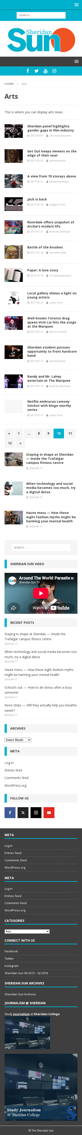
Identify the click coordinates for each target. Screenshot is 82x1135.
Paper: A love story (42, 270)
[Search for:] (41, 15)
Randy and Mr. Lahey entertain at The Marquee (48, 378)
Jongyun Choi (57, 204)
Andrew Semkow (59, 231)
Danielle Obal (57, 252)
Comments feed (16, 778)
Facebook (11, 951)
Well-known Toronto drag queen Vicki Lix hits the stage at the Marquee (51, 322)
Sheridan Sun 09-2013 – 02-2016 (26, 973)
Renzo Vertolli (58, 331)
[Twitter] (37, 71)
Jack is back (37, 199)
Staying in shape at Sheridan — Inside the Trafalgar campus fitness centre (49, 458)
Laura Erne (56, 302)
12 (10, 443)
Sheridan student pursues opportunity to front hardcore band (52, 351)
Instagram (11, 966)
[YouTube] (45, 71)
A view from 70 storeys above (51, 176)
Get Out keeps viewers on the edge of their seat (52, 153)
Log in (9, 763)
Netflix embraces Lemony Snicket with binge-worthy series (49, 405)
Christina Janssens (60, 135)
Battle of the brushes (45, 247)
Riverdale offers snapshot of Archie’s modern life (50, 224)
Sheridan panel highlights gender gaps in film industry (50, 128)
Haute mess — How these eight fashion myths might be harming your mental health (51, 517)
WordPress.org (15, 785)
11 (70, 433)
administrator (57, 160)
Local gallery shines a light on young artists (52, 295)
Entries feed (13, 770)
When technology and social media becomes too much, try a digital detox (51, 487)
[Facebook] (28, 71)
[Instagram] (54, 71)
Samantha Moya (59, 181)
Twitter (9, 958)
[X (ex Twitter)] (23, 812)
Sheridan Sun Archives (20, 994)
